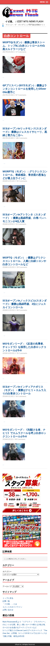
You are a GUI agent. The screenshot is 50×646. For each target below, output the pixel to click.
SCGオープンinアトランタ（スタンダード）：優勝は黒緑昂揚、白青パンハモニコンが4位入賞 (24, 218)
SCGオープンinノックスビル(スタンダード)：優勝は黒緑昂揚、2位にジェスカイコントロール (25, 304)
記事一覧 (6, 601)
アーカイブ (7, 586)
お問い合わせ (8, 610)
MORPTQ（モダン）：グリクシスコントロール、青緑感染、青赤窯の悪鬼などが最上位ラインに (25, 175)
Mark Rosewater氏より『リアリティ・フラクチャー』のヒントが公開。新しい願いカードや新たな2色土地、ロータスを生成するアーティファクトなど (25, 625)
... (3, 77)
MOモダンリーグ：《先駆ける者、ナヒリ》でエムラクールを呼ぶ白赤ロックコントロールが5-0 (24, 433)
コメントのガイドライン (12, 607)
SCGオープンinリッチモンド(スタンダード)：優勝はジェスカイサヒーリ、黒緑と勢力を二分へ (25, 132)
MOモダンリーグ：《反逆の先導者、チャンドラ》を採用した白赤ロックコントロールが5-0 (24, 347)
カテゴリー (7, 571)
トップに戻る (8, 598)
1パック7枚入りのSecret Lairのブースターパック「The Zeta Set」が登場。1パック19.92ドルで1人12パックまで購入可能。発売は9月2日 (25, 633)
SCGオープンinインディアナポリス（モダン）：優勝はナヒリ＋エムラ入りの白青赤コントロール (24, 390)
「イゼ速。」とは (10, 604)
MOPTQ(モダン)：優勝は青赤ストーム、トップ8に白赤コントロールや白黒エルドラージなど (24, 45)
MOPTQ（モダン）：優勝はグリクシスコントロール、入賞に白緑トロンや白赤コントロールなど (24, 261)
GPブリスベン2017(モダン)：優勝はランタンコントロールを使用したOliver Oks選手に (25, 89)
